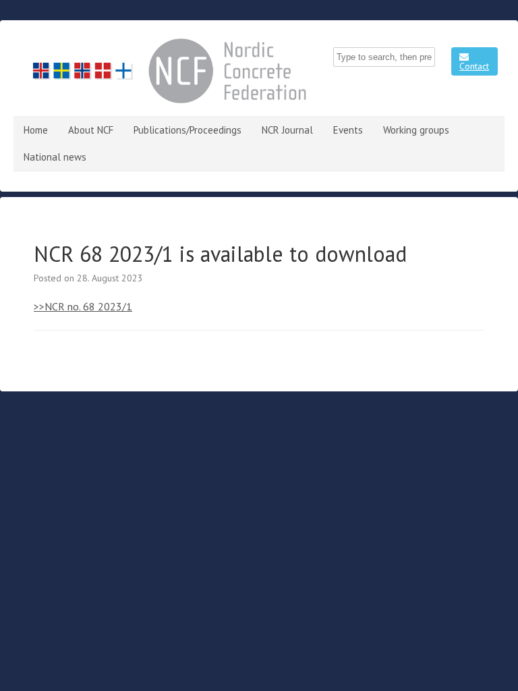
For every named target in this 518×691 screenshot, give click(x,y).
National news (55, 156)
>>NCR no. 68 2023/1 (83, 306)
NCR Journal (287, 129)
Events (348, 129)
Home (36, 129)
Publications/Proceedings (187, 129)
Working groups (416, 129)
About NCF (90, 129)
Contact (474, 66)
